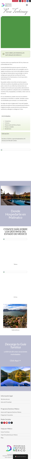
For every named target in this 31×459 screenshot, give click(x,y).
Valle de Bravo (15, 330)
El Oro (15, 297)
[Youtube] (25, 1)
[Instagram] (20, 1)
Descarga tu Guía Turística (15, 345)
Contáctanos (10, 454)
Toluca (15, 264)
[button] (15, 54)
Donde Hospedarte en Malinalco (15, 214)
